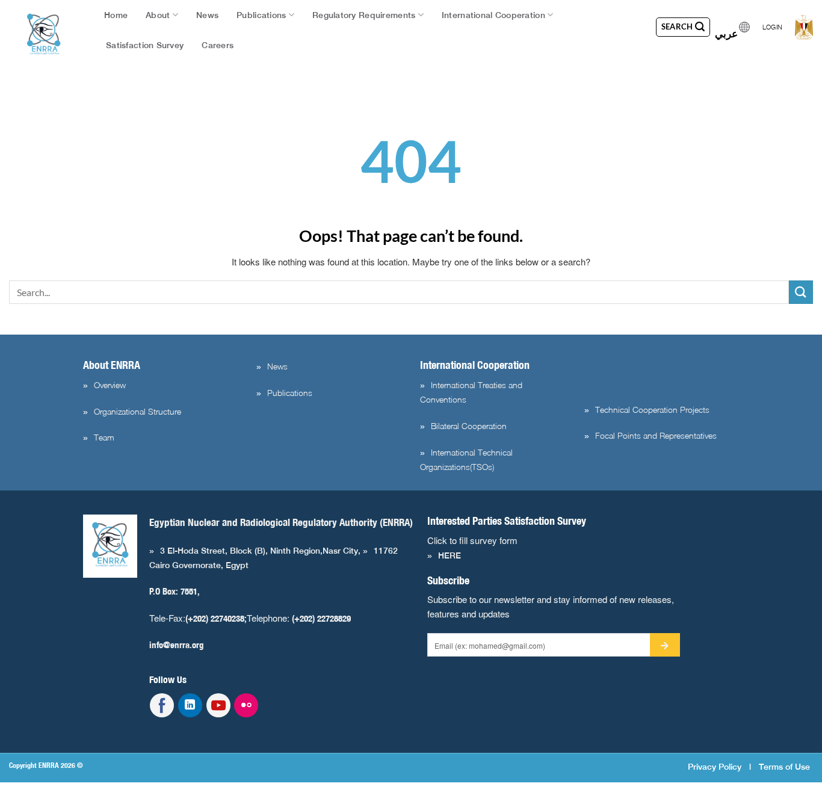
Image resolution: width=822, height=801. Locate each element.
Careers (217, 45)
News (207, 15)
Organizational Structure (137, 411)
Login (772, 27)
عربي (726, 30)
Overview (110, 385)
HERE (449, 555)
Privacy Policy (714, 766)
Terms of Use (784, 766)
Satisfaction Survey (145, 45)
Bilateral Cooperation (469, 426)
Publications (261, 15)
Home (116, 15)
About (158, 15)
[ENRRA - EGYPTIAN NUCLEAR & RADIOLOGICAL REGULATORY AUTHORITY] (44, 34)
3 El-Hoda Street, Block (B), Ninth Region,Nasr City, (261, 550)
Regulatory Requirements (363, 15)
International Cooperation (493, 15)
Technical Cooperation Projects (652, 409)
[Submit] (801, 292)
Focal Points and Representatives (656, 435)
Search (678, 26)
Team (104, 437)
